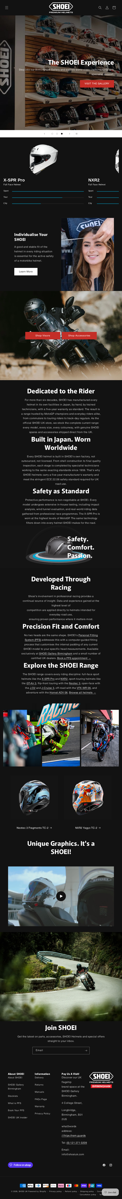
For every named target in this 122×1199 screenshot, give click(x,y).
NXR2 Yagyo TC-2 (86, 828)
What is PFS (14, 1103)
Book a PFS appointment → (74, 658)
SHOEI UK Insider (17, 1118)
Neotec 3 (74, 683)
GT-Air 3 (31, 683)
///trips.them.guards (74, 1136)
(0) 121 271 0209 (77, 1143)
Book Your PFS (16, 1111)
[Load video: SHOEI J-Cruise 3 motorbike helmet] (61, 896)
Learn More (26, 272)
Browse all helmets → (82, 693)
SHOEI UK (23, 1191)
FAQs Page (41, 1099)
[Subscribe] (85, 1050)
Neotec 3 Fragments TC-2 (33, 828)
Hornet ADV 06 (59, 693)
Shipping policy (87, 1191)
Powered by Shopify (37, 1191)
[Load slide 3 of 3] (61, 133)
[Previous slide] (44, 133)
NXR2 (64, 679)
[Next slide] (69, 133)
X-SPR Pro (48, 679)
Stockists (13, 1096)
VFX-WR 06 (84, 688)
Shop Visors (42, 335)
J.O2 (32, 688)
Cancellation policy (88, 1194)
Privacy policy (55, 1191)
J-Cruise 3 (47, 688)
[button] (6, 7)
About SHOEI (15, 1078)
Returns (39, 1085)
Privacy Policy (42, 1114)
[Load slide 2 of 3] (57, 133)
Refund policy (71, 1191)
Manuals (39, 1092)
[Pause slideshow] (77, 133)
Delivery (39, 1078)
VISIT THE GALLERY (97, 84)
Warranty (40, 1107)
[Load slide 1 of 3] (52, 133)
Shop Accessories (79, 335)
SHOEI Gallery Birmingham (55, 654)
